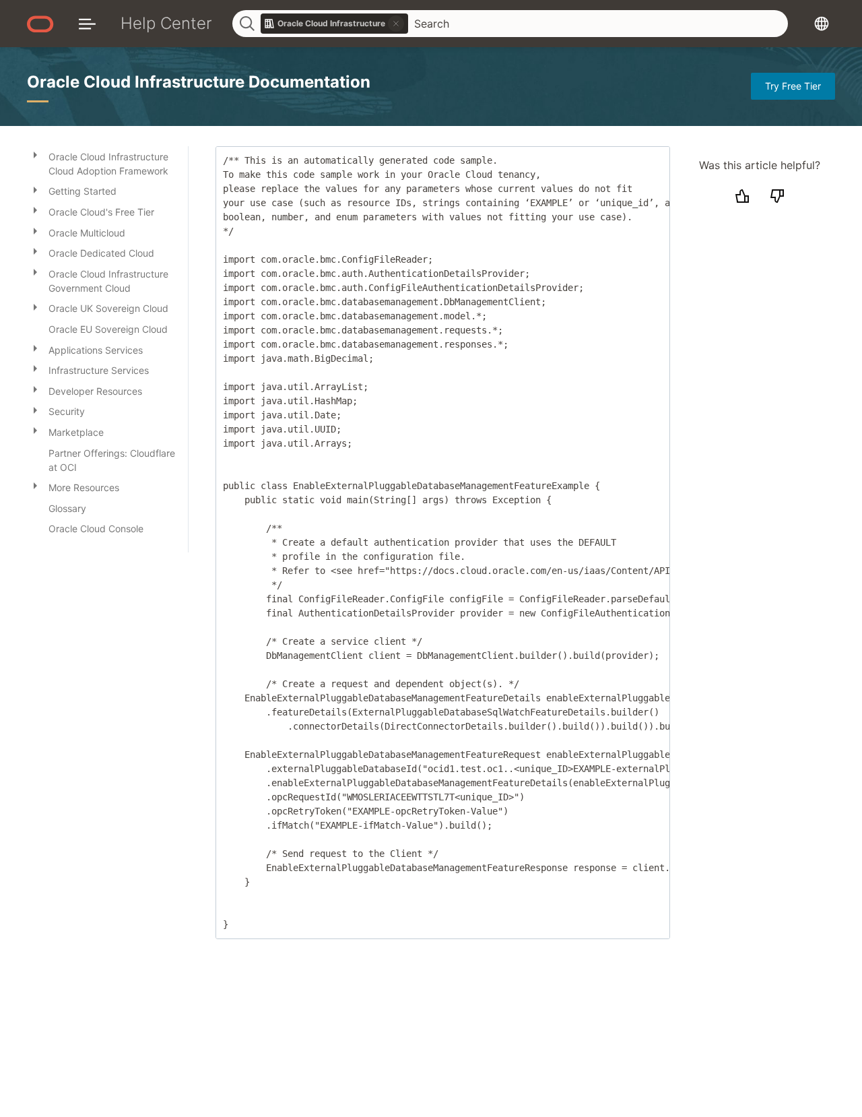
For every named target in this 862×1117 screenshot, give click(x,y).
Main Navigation (87, 23)
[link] (335, 23)
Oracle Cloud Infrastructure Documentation (198, 82)
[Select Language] (821, 23)
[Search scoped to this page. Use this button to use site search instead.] (396, 23)
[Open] (35, 154)
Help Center (166, 23)
